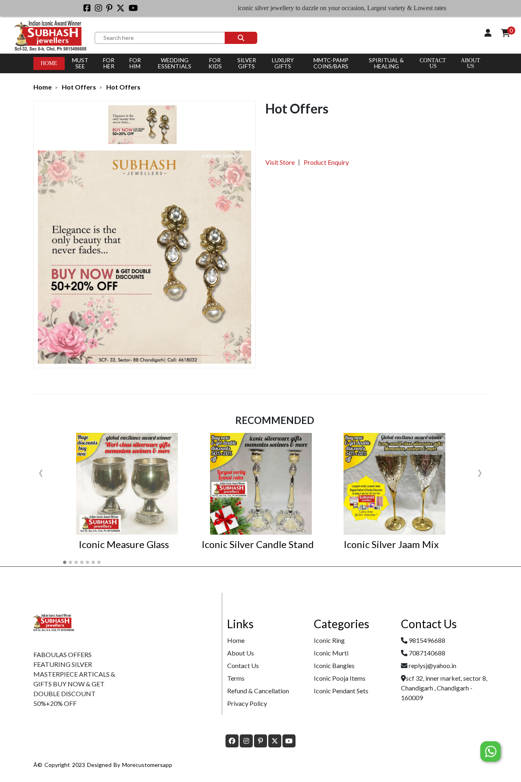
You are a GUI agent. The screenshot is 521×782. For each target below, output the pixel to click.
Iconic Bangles (334, 665)
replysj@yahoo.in (432, 665)
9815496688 (427, 640)
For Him (135, 63)
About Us (240, 653)
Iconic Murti (331, 653)
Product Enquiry (326, 162)
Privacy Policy (247, 703)
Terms (236, 678)
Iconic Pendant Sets (341, 691)
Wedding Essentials (174, 63)
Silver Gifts (246, 63)
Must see (80, 63)
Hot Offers (79, 87)
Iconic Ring (329, 640)
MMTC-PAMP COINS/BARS (330, 63)
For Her (108, 63)
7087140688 (427, 653)
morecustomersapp (147, 764)
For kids (215, 63)
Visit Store (280, 162)
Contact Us (433, 63)
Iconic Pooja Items (340, 678)
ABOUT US (470, 63)
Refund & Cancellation (258, 691)
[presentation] (41, 471)
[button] (64, 562)
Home (49, 63)
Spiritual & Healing (386, 63)
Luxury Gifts (283, 63)
